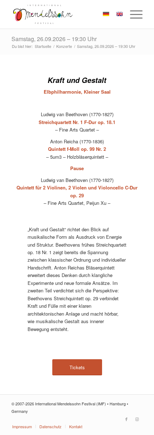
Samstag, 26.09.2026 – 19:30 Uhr (54, 39)
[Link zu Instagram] (137, 419)
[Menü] (133, 14)
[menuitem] (133, 14)
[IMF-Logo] (63, 14)
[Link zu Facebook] (126, 419)
